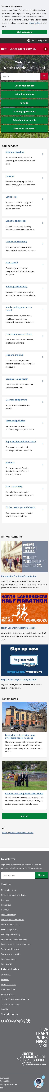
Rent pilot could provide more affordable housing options (20, 736)
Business (5, 900)
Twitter (8, 1021)
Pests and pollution (9, 929)
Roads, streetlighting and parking (15, 944)
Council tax (6, 905)
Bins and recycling (9, 890)
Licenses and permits (10, 924)
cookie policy (34, 23)
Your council (6, 964)
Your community (8, 959)
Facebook (3, 1021)
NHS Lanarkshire (8, 989)
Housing (5, 910)
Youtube (13, 1021)
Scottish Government (10, 1004)
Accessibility (5, 1081)
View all (24, 816)
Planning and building (10, 934)
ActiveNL (5, 979)
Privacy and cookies (8, 1084)
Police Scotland (7, 994)
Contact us (4, 1078)
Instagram (18, 1021)
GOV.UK (4, 1009)
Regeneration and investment (14, 939)
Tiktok (28, 1021)
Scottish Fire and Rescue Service (15, 999)
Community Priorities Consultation (18, 576)
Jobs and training (8, 914)
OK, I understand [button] (24, 32)
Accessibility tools (39, 40)
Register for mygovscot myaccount (19, 679)
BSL (1, 1087)
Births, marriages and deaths (13, 895)
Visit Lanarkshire (8, 984)
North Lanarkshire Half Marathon (18, 627)
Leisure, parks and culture (12, 919)
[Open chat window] (39, 1081)
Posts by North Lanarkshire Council (17, 832)
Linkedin (23, 1021)
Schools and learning (10, 949)
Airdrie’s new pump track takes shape (24, 793)
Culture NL (6, 974)
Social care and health (10, 954)
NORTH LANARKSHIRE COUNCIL (18, 48)
